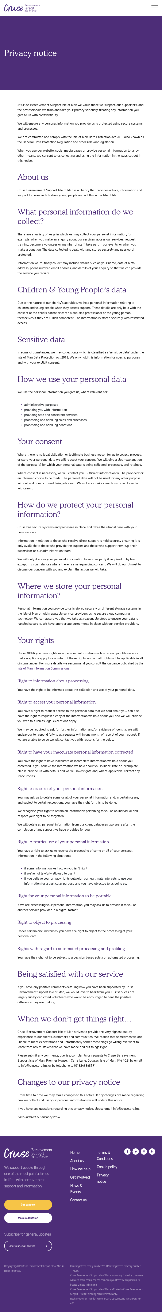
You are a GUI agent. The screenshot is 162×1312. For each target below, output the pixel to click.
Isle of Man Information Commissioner (44, 668)
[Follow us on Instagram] (144, 1151)
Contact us (78, 1200)
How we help (80, 1169)
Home (75, 1152)
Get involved (79, 1177)
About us (77, 1160)
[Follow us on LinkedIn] (152, 1151)
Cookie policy (107, 1166)
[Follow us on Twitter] (135, 1151)
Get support (28, 1204)
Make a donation (28, 1218)
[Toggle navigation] (154, 7)
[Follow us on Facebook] (127, 1151)
